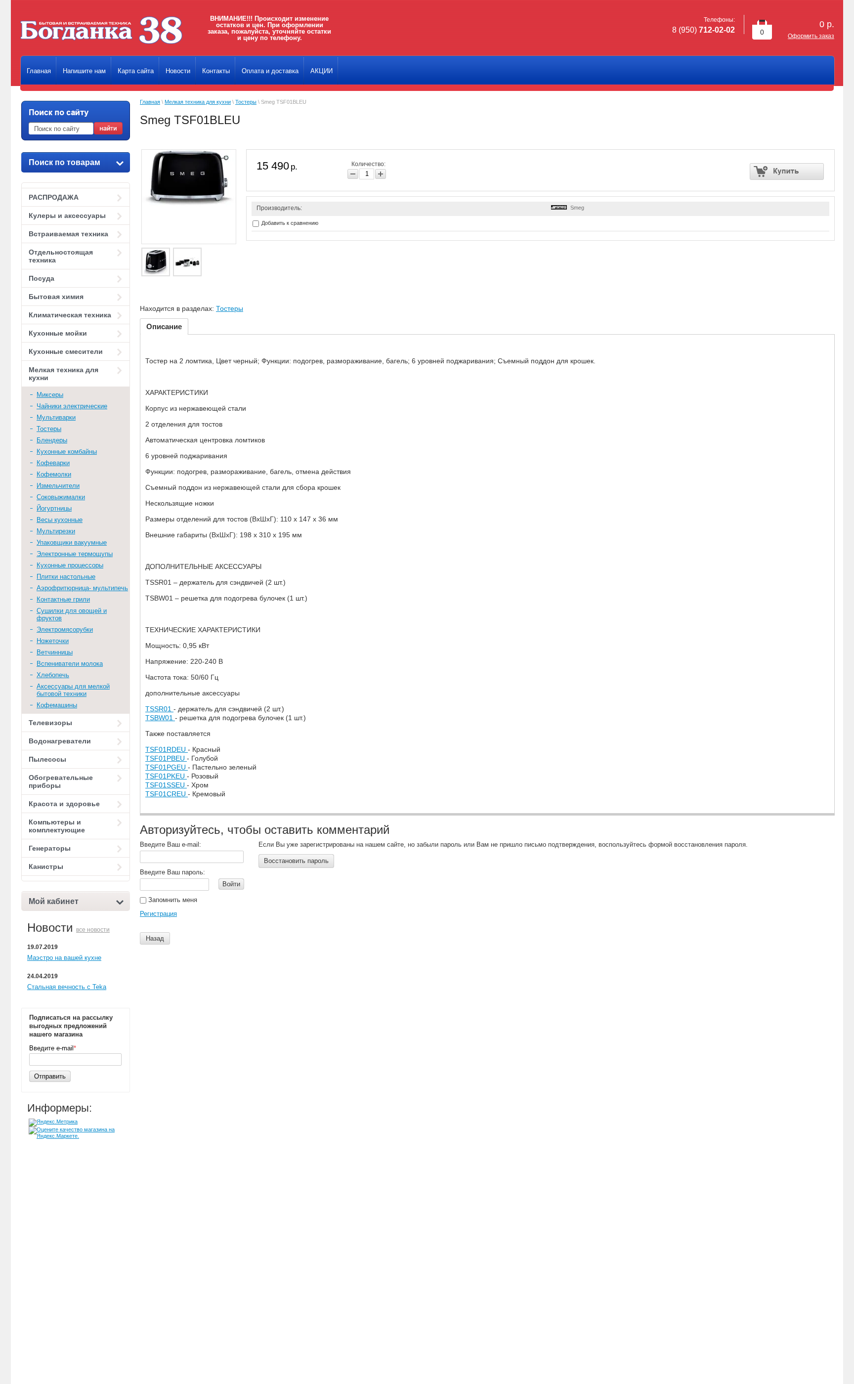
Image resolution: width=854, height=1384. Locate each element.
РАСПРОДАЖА (54, 197)
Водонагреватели (60, 741)
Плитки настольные (66, 576)
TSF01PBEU (166, 758)
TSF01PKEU (166, 776)
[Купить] (787, 171)
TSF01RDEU (166, 749)
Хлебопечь (53, 675)
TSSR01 (159, 709)
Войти (231, 884)
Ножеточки (53, 641)
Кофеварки (53, 463)
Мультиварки (56, 417)
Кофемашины (57, 705)
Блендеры (52, 440)
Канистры (46, 866)
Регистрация (158, 913)
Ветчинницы (55, 652)
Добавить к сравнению (289, 223)
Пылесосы (47, 759)
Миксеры (50, 394)
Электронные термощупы (75, 554)
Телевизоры (50, 723)
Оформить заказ (811, 36)
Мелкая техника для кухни (63, 374)
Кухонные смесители (66, 351)
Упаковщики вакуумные (72, 542)
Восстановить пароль (296, 861)
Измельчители (58, 485)
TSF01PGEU (166, 767)
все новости (93, 929)
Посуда (41, 278)
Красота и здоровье (64, 804)
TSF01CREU (166, 794)
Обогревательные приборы (61, 781)
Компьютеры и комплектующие (57, 826)
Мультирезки (56, 531)
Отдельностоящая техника (61, 256)
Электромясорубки (65, 629)
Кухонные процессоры (70, 565)
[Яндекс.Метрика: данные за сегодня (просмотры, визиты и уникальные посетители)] (53, 1122)
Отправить (50, 1076)
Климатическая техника (70, 315)
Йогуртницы (54, 508)
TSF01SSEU (166, 785)
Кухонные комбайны (67, 451)
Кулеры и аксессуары (67, 215)
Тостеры (49, 428)
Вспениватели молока (70, 663)
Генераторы (50, 848)
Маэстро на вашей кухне (64, 957)
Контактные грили (63, 599)
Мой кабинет (54, 901)
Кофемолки (54, 474)
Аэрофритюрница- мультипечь (82, 588)
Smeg (577, 208)
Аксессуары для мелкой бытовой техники (73, 690)
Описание (164, 326)
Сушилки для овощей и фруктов (72, 614)
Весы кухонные (60, 519)
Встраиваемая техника (68, 234)
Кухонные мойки (58, 333)
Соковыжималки (61, 497)
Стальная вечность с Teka (66, 987)
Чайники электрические (72, 406)
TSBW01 (160, 718)
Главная (150, 102)
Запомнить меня (171, 900)
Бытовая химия (56, 297)
